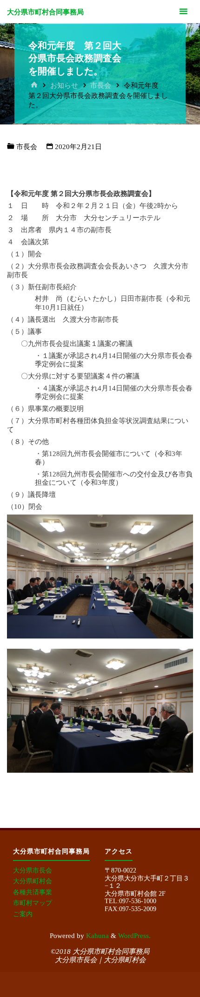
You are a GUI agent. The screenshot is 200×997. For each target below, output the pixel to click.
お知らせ (64, 85)
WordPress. (134, 935)
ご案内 (23, 914)
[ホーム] (34, 85)
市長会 (100, 85)
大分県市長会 (32, 870)
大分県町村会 (32, 881)
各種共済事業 (32, 892)
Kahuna (96, 935)
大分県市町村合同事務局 (45, 12)
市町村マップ (32, 902)
